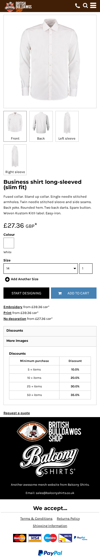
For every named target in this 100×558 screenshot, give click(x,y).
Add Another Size (24, 279)
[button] (85, 5)
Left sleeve (66, 138)
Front (15, 138)
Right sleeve (15, 172)
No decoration (14, 319)
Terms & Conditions (36, 518)
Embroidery (12, 307)
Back (41, 138)
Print (7, 313)
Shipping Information (50, 526)
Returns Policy (68, 518)
